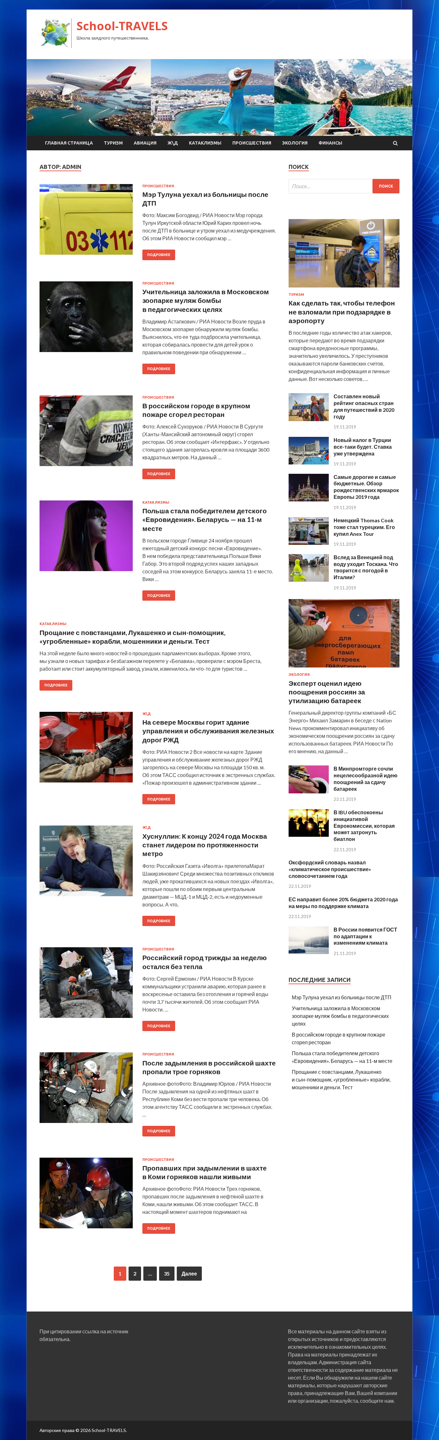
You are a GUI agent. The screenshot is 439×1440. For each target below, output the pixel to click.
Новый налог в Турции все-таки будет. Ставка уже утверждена (363, 446)
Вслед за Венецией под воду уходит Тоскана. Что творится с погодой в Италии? (366, 567)
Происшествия (251, 143)
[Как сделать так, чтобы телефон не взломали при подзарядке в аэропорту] (344, 289)
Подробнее (158, 255)
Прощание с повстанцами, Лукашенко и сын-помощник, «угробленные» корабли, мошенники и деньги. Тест (341, 1079)
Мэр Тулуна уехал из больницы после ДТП (341, 997)
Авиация (145, 143)
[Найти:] (344, 186)
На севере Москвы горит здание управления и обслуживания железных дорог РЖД (208, 731)
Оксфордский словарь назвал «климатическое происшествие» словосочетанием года (330, 869)
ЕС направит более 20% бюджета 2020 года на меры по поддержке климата (343, 902)
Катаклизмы (205, 143)
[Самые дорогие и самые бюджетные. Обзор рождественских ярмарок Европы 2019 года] (309, 499)
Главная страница (69, 143)
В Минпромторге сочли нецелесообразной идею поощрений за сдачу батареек (366, 778)
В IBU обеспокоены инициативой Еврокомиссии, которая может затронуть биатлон (364, 825)
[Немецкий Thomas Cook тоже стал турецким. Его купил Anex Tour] (309, 543)
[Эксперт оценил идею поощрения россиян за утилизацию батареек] (344, 669)
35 (167, 1273)
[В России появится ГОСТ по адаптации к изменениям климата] (309, 952)
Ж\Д (172, 143)
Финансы (330, 143)
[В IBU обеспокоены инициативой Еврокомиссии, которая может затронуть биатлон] (309, 835)
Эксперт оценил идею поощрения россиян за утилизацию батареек (327, 692)
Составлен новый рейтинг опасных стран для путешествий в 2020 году (364, 406)
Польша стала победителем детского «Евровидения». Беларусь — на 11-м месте (204, 519)
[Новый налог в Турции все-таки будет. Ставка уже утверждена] (309, 462)
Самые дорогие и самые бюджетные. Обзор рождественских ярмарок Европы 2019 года (366, 487)
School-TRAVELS (122, 26)
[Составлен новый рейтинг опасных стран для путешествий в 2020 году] (309, 419)
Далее (189, 1273)
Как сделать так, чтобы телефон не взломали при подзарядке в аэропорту (342, 311)
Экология (295, 143)
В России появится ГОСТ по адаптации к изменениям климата (365, 936)
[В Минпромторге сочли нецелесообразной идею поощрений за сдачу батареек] (309, 791)
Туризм (113, 143)
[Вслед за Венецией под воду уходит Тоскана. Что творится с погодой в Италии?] (309, 580)
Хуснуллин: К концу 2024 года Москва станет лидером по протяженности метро (204, 845)
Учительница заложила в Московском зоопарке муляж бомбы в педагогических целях (205, 300)
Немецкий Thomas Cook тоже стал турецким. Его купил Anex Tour (364, 527)
